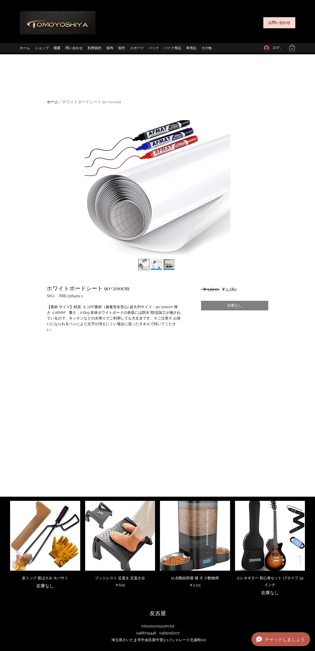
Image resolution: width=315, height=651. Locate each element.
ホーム (53, 101)
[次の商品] (312, 535)
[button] (292, 47)
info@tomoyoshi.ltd (158, 626)
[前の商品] (3, 535)
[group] (157, 548)
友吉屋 (158, 613)
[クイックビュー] (45, 536)
